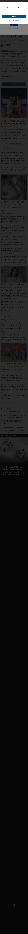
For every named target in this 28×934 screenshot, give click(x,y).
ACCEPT (14, 16)
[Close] (25, 4)
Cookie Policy (18, 13)
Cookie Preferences (14, 20)
